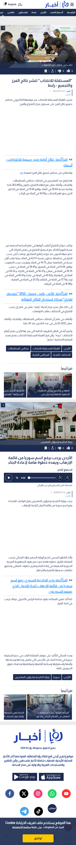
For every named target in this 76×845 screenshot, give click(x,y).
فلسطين (23, 12)
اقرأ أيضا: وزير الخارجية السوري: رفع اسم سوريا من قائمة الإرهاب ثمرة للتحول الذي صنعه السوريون (41, 585)
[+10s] (68, 478)
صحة (33, 12)
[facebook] (9, 793)
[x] (23, 793)
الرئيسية (71, 12)
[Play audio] (8, 477)
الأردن (43, 12)
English (12, 4)
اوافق (38, 838)
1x (17, 477)
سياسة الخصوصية (21, 827)
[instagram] (38, 793)
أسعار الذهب (56, 12)
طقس (10, 12)
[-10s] (60, 478)
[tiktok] (38, 811)
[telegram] (24, 811)
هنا (22, 172)
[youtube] (66, 793)
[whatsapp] (52, 793)
